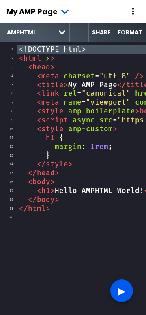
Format (130, 32)
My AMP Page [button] (32, 11)
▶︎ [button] (121, 290)
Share (101, 32)
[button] (133, 11)
